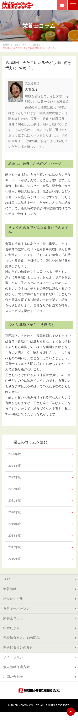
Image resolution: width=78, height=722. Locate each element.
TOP (6, 579)
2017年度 (14, 547)
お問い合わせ (13, 676)
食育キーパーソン (16, 608)
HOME (6, 45)
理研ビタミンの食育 (18, 647)
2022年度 (14, 489)
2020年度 (14, 512)
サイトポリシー (14, 657)
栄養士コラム (20, 45)
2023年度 (14, 477)
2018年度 (14, 535)
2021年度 (14, 500)
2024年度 (14, 465)
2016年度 (14, 558)
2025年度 (14, 454)
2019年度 (36, 45)
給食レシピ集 (13, 598)
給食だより (11, 628)
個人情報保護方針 (16, 667)
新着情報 (9, 589)
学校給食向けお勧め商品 (21, 637)
